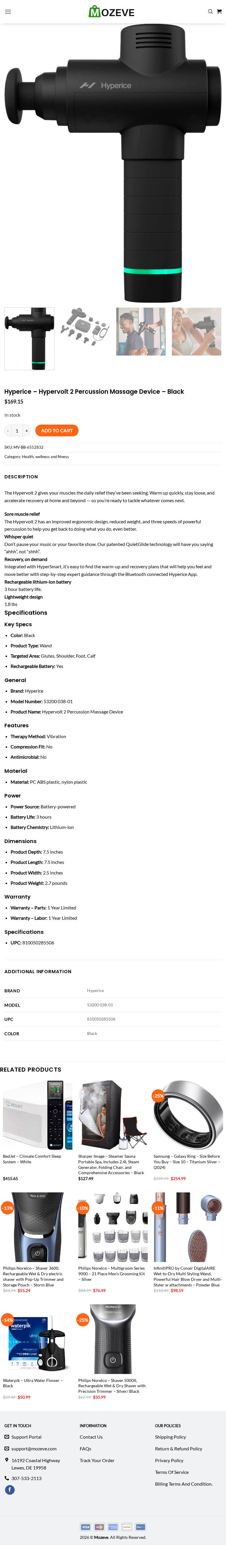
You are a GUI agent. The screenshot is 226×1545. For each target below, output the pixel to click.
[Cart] (219, 11)
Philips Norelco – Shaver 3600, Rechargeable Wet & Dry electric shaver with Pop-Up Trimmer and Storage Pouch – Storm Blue (33, 1276)
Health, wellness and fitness (45, 456)
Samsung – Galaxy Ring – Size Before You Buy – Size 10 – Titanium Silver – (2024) (187, 1161)
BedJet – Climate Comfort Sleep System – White (32, 1159)
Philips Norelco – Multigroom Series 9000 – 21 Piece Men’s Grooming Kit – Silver (111, 1273)
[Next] (212, 339)
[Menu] (7, 11)
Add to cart (57, 430)
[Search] (210, 11)
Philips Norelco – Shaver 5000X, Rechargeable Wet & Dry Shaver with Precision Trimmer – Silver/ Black (112, 1386)
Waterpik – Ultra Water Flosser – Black (33, 1383)
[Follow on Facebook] (10, 1490)
